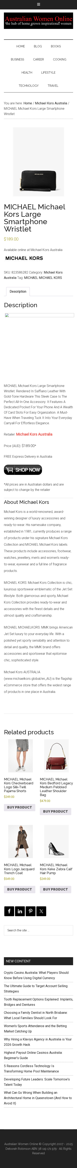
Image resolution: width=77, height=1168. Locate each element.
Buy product (19, 807)
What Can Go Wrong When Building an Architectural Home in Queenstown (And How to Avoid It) (38, 1098)
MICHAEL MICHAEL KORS (43, 278)
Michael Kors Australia (51, 103)
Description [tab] (18, 291)
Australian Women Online (38, 20)
